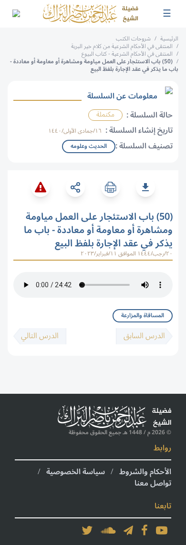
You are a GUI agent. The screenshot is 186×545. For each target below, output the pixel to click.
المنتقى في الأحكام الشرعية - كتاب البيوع (127, 54)
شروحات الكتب (133, 39)
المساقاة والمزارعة (142, 315)
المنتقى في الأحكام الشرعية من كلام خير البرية (122, 46)
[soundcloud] (108, 530)
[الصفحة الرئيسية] (90, 14)
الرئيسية (169, 39)
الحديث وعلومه (89, 146)
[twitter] (87, 530)
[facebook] (144, 530)
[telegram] (128, 530)
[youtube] (161, 530)
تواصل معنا (152, 483)
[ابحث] (16, 14)
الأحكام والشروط (145, 472)
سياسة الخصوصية (75, 472)
